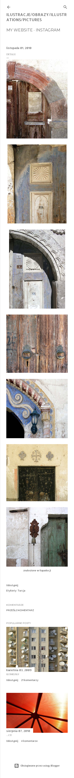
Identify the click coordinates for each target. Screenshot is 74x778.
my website (19, 30)
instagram (48, 30)
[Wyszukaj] (65, 6)
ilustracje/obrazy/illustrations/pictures (36, 17)
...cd (9, 735)
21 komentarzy (29, 680)
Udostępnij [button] (12, 585)
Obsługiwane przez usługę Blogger (40, 765)
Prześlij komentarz (20, 610)
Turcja (21, 590)
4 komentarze (29, 740)
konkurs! (12, 674)
